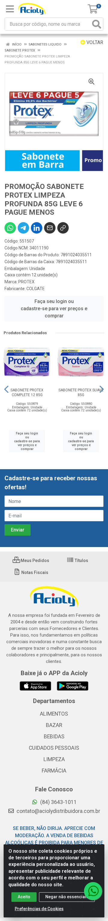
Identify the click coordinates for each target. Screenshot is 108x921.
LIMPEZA (54, 759)
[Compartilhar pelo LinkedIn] (36, 228)
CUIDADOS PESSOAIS (54, 748)
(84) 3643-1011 (58, 802)
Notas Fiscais (34, 572)
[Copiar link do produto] (63, 228)
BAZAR (54, 725)
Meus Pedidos (34, 560)
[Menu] (9, 9)
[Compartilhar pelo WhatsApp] (10, 228)
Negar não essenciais (66, 896)
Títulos (81, 560)
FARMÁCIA (54, 771)
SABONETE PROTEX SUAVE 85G (81, 392)
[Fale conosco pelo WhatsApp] (93, 891)
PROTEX (26, 281)
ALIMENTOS (54, 714)
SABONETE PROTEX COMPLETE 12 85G (27, 392)
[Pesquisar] (96, 24)
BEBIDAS (54, 737)
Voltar (94, 42)
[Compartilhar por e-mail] (50, 228)
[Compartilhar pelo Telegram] (23, 228)
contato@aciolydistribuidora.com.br (57, 811)
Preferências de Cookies (39, 908)
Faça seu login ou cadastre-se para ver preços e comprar (54, 309)
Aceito (24, 896)
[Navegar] (6, 389)
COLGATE (35, 288)
